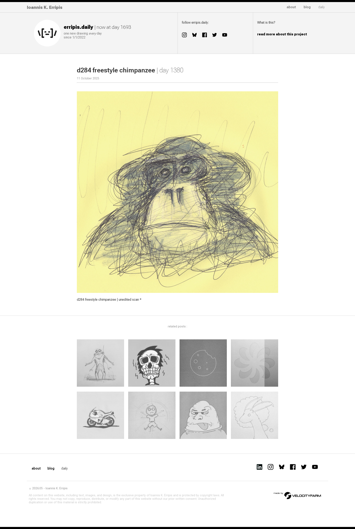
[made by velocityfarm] (297, 495)
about (291, 7)
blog (307, 7)
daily (321, 7)
